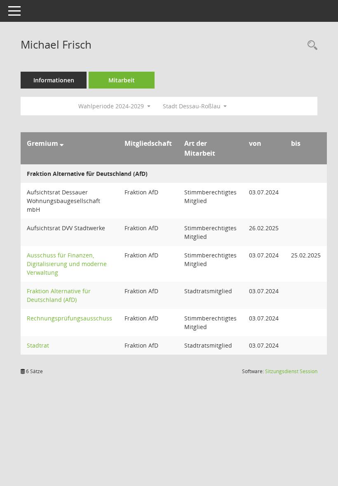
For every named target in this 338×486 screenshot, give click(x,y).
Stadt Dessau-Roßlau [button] (192, 106)
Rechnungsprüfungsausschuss (69, 318)
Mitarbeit (121, 80)
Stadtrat (38, 345)
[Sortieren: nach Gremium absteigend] (61, 143)
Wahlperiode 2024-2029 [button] (112, 106)
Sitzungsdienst (291, 371)
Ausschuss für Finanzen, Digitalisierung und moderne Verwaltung (67, 263)
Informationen (53, 80)
